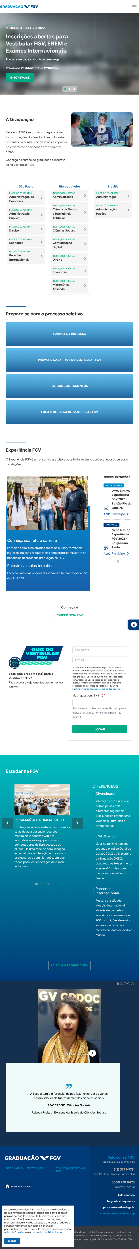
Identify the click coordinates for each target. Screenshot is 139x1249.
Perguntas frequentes (121, 1201)
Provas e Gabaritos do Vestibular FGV (69, 360)
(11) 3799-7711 (124, 1169)
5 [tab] (133, 984)
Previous (7, 823)
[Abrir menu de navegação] (134, 6)
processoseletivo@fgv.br (119, 1207)
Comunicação (71, 1178)
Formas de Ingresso (69, 334)
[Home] (21, 6)
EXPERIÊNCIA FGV (69, 615)
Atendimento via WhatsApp (117, 1213)
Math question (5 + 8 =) (87, 695)
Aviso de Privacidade (49, 1232)
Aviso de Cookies (14, 1232)
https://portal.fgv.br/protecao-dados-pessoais (99, 689)
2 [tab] (70, 89)
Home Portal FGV (21, 1186)
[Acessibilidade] (133, 625)
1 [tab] (65, 89)
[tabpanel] (69, 54)
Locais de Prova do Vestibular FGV (69, 412)
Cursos (17, 1175)
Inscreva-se (20, 78)
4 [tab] (129, 984)
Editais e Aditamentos (69, 386)
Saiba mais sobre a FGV (69, 965)
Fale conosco (126, 1195)
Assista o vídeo (77, 1053)
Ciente (12, 1240)
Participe (119, 514)
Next (77, 823)
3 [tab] (74, 89)
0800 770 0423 (123, 1182)
